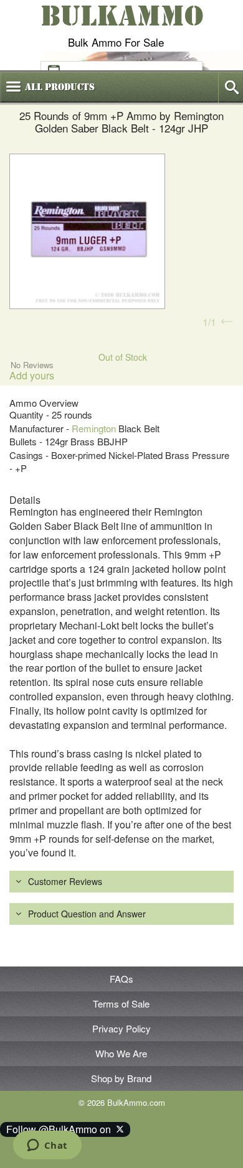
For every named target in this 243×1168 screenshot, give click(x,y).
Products (60, 87)
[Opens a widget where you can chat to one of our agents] (47, 1146)
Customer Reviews (65, 881)
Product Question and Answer (87, 913)
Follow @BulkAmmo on (61, 1129)
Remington (94, 428)
